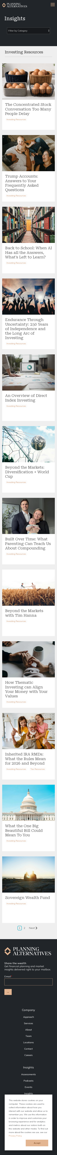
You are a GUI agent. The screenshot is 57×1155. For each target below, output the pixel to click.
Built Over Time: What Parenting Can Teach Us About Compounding (28, 543)
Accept (37, 1143)
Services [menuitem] (28, 1023)
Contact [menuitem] (28, 1048)
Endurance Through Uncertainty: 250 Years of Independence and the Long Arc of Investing (26, 329)
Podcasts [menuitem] (28, 1080)
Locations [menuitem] (28, 1042)
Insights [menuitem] (28, 1093)
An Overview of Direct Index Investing (26, 397)
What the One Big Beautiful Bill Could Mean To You (24, 830)
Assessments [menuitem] (28, 1074)
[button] (53, 4)
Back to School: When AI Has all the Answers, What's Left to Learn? (28, 252)
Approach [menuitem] (28, 1016)
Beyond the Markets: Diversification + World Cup (27, 471)
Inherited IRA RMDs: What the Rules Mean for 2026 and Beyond (25, 758)
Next (32, 928)
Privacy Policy (15, 1135)
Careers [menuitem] (28, 1055)
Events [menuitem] (28, 1087)
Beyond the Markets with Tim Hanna (24, 613)
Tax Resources (37, 769)
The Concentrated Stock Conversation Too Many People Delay (28, 109)
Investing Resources (16, 119)
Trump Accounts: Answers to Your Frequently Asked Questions (22, 183)
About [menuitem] (28, 1029)
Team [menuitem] (28, 1036)
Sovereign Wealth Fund (27, 897)
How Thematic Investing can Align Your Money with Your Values (26, 689)
